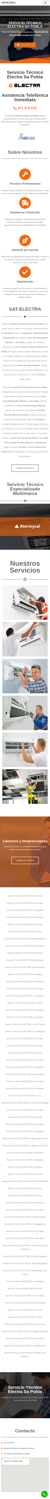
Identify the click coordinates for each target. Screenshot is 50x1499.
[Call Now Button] (44, 1494)
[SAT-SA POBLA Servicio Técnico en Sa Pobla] (9, 3)
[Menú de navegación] (45, 3)
